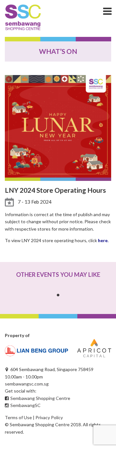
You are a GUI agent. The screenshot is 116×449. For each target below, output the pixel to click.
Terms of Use (18, 417)
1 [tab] (58, 295)
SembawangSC (25, 405)
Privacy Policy (49, 417)
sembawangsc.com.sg (27, 383)
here (103, 240)
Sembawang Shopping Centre (39, 398)
